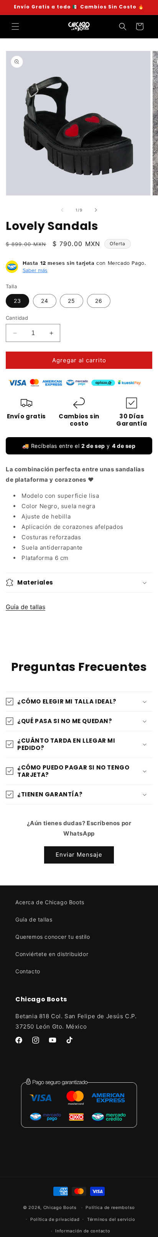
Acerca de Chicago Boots (49, 902)
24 (44, 300)
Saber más (35, 270)
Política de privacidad (54, 1219)
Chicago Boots (60, 1207)
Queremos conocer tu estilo (52, 936)
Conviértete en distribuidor (51, 954)
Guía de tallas (25, 607)
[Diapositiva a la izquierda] (62, 209)
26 (98, 300)
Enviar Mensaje (79, 854)
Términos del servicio (111, 1219)
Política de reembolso (110, 1207)
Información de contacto (82, 1231)
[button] (15, 26)
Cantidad (17, 318)
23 (17, 300)
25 (71, 300)
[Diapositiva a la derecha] (95, 209)
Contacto (27, 971)
